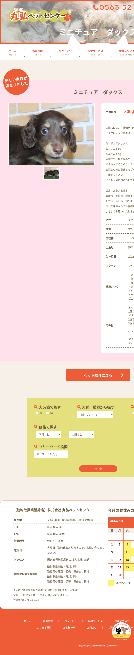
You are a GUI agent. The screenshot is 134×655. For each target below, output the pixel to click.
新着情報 (37, 52)
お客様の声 (69, 627)
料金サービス (95, 52)
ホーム (13, 52)
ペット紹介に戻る (98, 375)
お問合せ (92, 627)
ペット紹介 (65, 52)
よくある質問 (44, 627)
